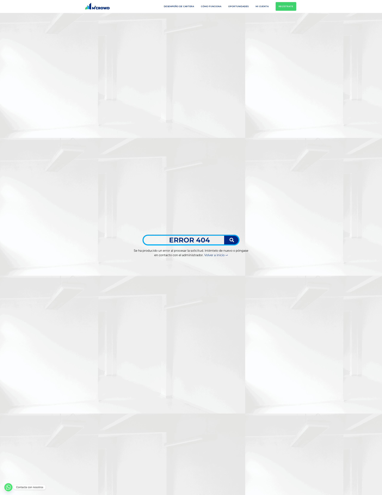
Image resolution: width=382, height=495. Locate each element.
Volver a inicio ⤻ (216, 255)
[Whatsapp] (8, 487)
